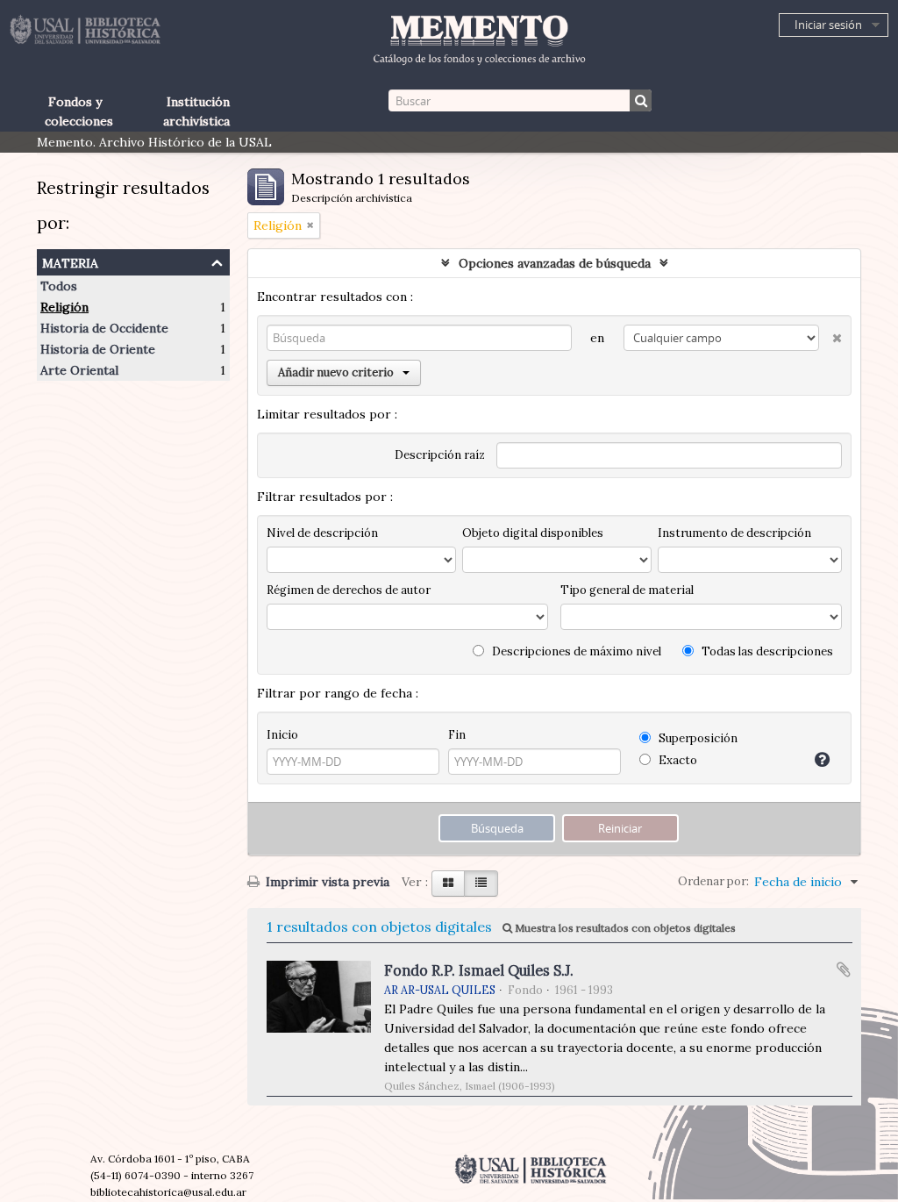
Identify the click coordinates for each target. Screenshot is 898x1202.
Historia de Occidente (104, 328)
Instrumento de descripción (734, 533)
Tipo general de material (627, 590)
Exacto (676, 760)
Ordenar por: (713, 881)
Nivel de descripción (322, 533)
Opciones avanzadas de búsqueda (555, 263)
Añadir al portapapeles (843, 969)
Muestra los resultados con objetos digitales (624, 927)
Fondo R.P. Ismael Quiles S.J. (479, 970)
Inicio (282, 734)
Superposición (697, 738)
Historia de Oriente (97, 349)
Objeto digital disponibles (532, 533)
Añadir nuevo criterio (336, 372)
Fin (457, 734)
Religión (64, 307)
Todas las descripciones (766, 651)
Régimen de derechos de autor (349, 590)
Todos (58, 286)
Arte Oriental (79, 370)
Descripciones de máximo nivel (575, 651)
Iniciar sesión (828, 24)
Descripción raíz (440, 454)
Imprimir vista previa (325, 882)
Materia (70, 261)
